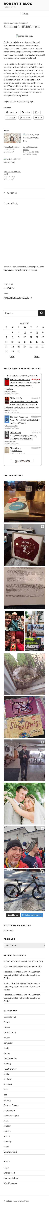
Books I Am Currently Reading (22, 375)
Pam (11, 86)
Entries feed (9, 1173)
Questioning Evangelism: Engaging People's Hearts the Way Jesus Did (23, 435)
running (7, 1131)
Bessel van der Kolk (11, 426)
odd (5, 1095)
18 (31, 342)
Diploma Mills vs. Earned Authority (28, 961)
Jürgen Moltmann (11, 391)
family (6, 1048)
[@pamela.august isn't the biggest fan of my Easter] (24, 760)
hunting (7, 1064)
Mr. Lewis (8, 1084)
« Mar (12, 356)
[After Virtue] (7, 453)
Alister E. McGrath (11, 410)
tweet (6, 1147)
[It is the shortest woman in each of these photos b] (24, 631)
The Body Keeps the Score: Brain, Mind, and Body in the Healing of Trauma (25, 420)
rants (6, 1121)
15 (12, 342)
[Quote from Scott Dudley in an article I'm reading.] (24, 588)
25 (31, 347)
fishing (7, 1053)
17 (25, 342)
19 (37, 342)
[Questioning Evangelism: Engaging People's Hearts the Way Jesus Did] (7, 438)
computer (8, 1043)
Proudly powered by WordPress (16, 1201)
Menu (25, 14)
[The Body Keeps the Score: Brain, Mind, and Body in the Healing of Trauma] (7, 422)
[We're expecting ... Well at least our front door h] (24, 674)
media (6, 1074)
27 (43, 347)
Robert (24, 23)
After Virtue (15, 448)
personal (8, 1100)
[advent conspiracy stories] (31, 138)
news (6, 1089)
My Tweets (9, 930)
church (7, 1038)
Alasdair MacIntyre (17, 451)
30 (18, 352)
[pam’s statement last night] (12, 163)
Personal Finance (11, 1105)
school (7, 1136)
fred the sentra (10, 1058)
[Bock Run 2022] (24, 847)
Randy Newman (10, 441)
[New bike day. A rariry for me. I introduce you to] (24, 890)
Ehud (37, 77)
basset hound (10, 1017)
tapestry (12, 193)
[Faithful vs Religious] (12, 138)
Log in (6, 1168)
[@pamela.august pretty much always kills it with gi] (24, 545)
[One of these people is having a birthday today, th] (24, 804)
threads (13, 42)
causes (7, 1027)
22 (12, 347)
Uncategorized (10, 1152)
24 (25, 347)
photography (9, 1110)
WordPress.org (10, 1183)
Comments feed (11, 1178)
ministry (7, 1079)
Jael (18, 80)
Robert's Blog (18, 4)
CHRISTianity (10, 1032)
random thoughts (11, 1115)
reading (7, 1126)
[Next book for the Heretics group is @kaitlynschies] (24, 501)
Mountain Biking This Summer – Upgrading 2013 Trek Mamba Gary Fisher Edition (22, 975)
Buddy (6, 1022)
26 (37, 347)
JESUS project (10, 1069)
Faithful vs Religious (11, 147)
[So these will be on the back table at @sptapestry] (24, 717)
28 (6, 352)
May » (36, 356)
